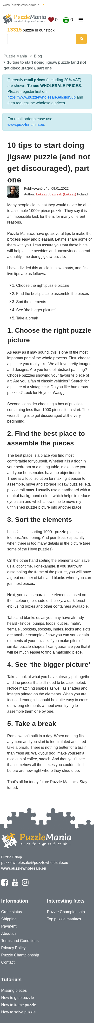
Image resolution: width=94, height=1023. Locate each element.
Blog (38, 56)
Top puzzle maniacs (64, 919)
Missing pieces (14, 990)
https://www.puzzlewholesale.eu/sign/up (41, 97)
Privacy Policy (13, 948)
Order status (11, 912)
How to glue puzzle (17, 998)
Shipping (9, 919)
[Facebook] (4, 884)
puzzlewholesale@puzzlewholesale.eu (34, 863)
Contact (7, 962)
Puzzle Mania (15, 56)
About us (8, 933)
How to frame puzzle (18, 1005)
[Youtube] (15, 884)
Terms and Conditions (20, 941)
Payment (8, 926)
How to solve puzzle (18, 1012)
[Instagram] (25, 884)
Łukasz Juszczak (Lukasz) (56, 194)
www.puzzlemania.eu (25, 125)
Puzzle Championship (20, 955)
